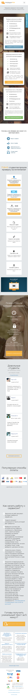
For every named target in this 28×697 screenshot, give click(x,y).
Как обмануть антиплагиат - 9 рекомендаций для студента (7, 635)
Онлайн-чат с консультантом (17, 684)
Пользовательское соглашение (14, 690)
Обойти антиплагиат (7, 654)
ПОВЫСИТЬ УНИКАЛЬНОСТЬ (14, 185)
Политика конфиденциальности (14, 692)
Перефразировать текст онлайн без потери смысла (21, 655)
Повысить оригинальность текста (7, 644)
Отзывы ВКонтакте (14, 375)
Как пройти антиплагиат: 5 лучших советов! (21, 644)
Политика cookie (14, 694)
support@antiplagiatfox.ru (18, 686)
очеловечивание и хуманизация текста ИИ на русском (15, 602)
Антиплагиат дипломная (21, 633)
